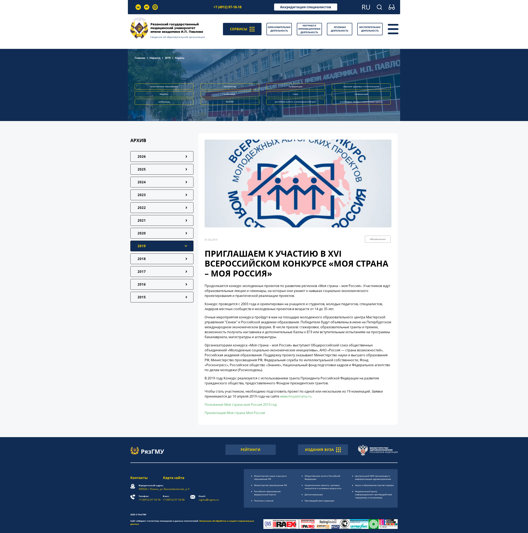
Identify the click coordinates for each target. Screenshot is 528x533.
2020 (142, 233)
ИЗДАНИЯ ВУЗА (319, 449)
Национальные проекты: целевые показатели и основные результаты (323, 487)
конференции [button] (295, 86)
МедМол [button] (164, 94)
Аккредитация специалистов (305, 7)
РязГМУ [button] (230, 101)
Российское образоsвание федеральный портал (267, 493)
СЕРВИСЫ (239, 29)
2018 (142, 258)
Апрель (179, 58)
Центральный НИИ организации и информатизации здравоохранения (373, 477)
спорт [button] (295, 94)
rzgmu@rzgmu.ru (209, 498)
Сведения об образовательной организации (177, 37)
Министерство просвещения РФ (270, 485)
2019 (168, 58)
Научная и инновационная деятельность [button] (309, 29)
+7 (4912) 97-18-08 (174, 498)
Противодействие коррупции (319, 500)
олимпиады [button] (230, 94)
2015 (142, 297)
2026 (142, 156)
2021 (142, 220)
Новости (155, 58)
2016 (142, 284)
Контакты (139, 477)
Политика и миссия (263, 500)
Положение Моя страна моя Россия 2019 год (241, 404)
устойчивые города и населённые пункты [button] (361, 101)
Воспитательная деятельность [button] (369, 29)
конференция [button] (361, 94)
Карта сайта (173, 477)
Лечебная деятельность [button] (339, 29)
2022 (142, 207)
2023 (142, 195)
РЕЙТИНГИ (250, 449)
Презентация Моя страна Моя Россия (235, 413)
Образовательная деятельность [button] (279, 29)
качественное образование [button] (164, 86)
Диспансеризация (314, 494)
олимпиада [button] (164, 101)
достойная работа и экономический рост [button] (295, 101)
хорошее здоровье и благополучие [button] (361, 86)
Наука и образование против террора (374, 485)
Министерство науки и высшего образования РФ (270, 477)
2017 (142, 271)
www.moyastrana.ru (295, 396)
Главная (140, 58)
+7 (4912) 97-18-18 (227, 7)
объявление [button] (230, 86)
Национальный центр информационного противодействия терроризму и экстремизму (373, 494)
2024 (142, 182)
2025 (142, 169)
